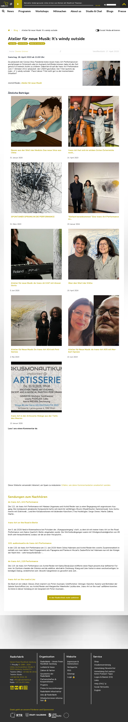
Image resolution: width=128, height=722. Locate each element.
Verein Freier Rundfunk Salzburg (23, 662)
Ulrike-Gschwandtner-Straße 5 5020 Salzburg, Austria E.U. (22, 668)
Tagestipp (12, 43)
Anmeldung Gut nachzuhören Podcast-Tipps (104, 672)
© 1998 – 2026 (24, 665)
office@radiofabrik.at (22, 680)
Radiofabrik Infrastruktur (50, 691)
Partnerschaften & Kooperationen (48, 680)
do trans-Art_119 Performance (23, 561)
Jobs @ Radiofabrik (48, 694)
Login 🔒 (71, 677)
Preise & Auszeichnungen (51, 688)
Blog (16, 30)
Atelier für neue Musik (37, 43)
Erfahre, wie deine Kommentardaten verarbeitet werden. (86, 485)
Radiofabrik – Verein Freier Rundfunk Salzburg (51, 662)
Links (96, 680)
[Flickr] (16, 688)
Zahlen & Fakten (47, 670)
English (97, 690)
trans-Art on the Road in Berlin (23, 522)
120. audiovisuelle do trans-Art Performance (30, 543)
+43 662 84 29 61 (29, 672)
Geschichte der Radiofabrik (46, 674)
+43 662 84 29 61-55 (18, 677)
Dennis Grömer (21, 51)
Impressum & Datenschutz (73, 662)
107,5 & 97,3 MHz (22, 682)
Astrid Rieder (22, 43)
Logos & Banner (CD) (103, 677)
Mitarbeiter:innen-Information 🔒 (51, 699)
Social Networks (101, 687)
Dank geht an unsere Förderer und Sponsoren (32, 709)
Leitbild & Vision (47, 667)
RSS (69, 670)
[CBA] (12, 688)
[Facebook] (21, 688)
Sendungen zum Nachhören (27, 497)
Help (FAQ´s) (100, 683)
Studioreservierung (102, 664)
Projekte (44, 685)
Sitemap (71, 673)
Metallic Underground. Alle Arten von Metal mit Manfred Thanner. (53, 3)
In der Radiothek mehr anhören (64, 597)
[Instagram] (26, 688)
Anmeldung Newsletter (104, 668)
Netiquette (72, 667)
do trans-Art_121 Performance (23, 502)
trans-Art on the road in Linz (21, 579)
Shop (96, 661)
